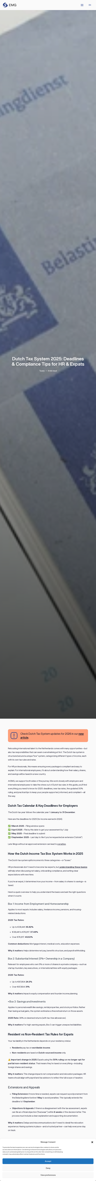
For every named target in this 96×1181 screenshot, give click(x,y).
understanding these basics (73, 867)
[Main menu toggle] (82, 5)
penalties (61, 844)
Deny (48, 1168)
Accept (48, 1161)
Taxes (42, 371)
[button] (92, 1142)
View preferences (48, 1175)
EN (90, 5)
